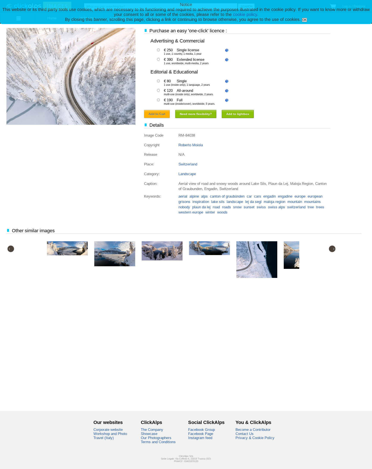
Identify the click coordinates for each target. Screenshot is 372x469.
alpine (194, 196)
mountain (294, 202)
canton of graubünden (227, 196)
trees (320, 207)
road (216, 207)
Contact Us (245, 434)
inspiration (200, 202)
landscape (235, 202)
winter (210, 212)
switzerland (296, 207)
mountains (312, 202)
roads (226, 207)
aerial (182, 196)
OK (304, 20)
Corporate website (108, 430)
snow (237, 207)
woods (222, 212)
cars (257, 196)
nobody (184, 207)
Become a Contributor (253, 430)
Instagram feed (200, 438)
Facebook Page (200, 434)
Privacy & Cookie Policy (255, 438)
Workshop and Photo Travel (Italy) (110, 436)
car (249, 196)
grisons (184, 202)
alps (204, 196)
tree (311, 207)
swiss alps (276, 207)
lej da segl (253, 202)
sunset (249, 207)
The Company (152, 430)
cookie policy (245, 14)
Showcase (149, 434)
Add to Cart (157, 114)
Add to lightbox (237, 114)
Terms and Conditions (158, 442)
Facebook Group (201, 430)
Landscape (187, 174)
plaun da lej (201, 207)
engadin (269, 196)
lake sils (218, 202)
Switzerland (187, 164)
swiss (261, 207)
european (315, 196)
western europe (190, 212)
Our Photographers (156, 438)
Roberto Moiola (190, 145)
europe (299, 196)
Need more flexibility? (196, 114)
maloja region (274, 202)
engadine (285, 196)
